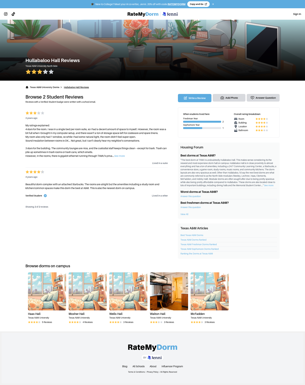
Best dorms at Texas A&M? (198, 155)
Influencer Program (172, 366)
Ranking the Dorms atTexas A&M (196, 253)
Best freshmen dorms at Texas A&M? (204, 202)
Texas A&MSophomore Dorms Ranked (199, 249)
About (153, 366)
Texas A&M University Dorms (44, 87)
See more (269, 185)
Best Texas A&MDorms (191, 235)
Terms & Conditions (136, 372)
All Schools (138, 366)
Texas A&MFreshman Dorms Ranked (198, 244)
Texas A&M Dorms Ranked (193, 239)
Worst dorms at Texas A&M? (199, 191)
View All (184, 214)
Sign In (297, 14)
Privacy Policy (152, 372)
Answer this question (190, 196)
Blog (124, 366)
